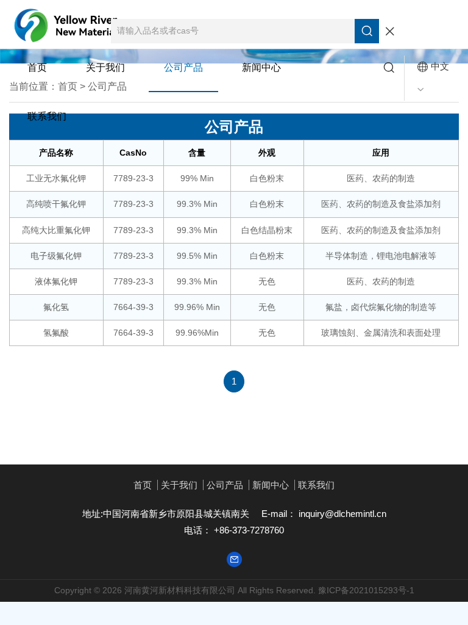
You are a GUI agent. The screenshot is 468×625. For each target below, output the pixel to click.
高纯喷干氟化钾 (56, 204)
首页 (37, 67)
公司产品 (183, 67)
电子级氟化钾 (56, 256)
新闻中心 (261, 67)
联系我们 (46, 116)
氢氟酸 (56, 333)
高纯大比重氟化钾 (56, 230)
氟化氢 (56, 307)
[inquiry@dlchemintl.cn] (234, 559)
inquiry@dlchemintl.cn (341, 513)
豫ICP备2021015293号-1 (366, 590)
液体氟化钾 (56, 281)
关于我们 (105, 67)
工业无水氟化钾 (56, 178)
